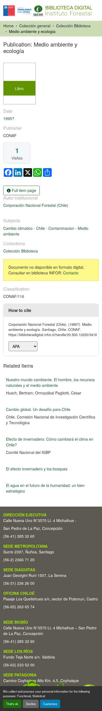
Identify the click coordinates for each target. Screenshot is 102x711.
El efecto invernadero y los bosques (36, 468)
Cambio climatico (18, 228)
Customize (50, 704)
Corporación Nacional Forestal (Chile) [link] (35, 205)
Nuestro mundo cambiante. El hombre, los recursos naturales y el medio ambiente (50, 382)
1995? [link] (8, 118)
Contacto (71, 272)
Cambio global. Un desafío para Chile (38, 409)
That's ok (12, 704)
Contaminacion (61, 228)
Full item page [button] (23, 190)
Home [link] (8, 25)
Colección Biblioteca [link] (73, 25)
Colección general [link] (34, 25)
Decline (31, 704)
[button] (47, 10)
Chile (41, 228)
